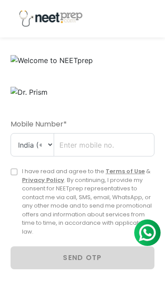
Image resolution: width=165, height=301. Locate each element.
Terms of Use (125, 171)
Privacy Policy (43, 180)
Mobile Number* (39, 124)
